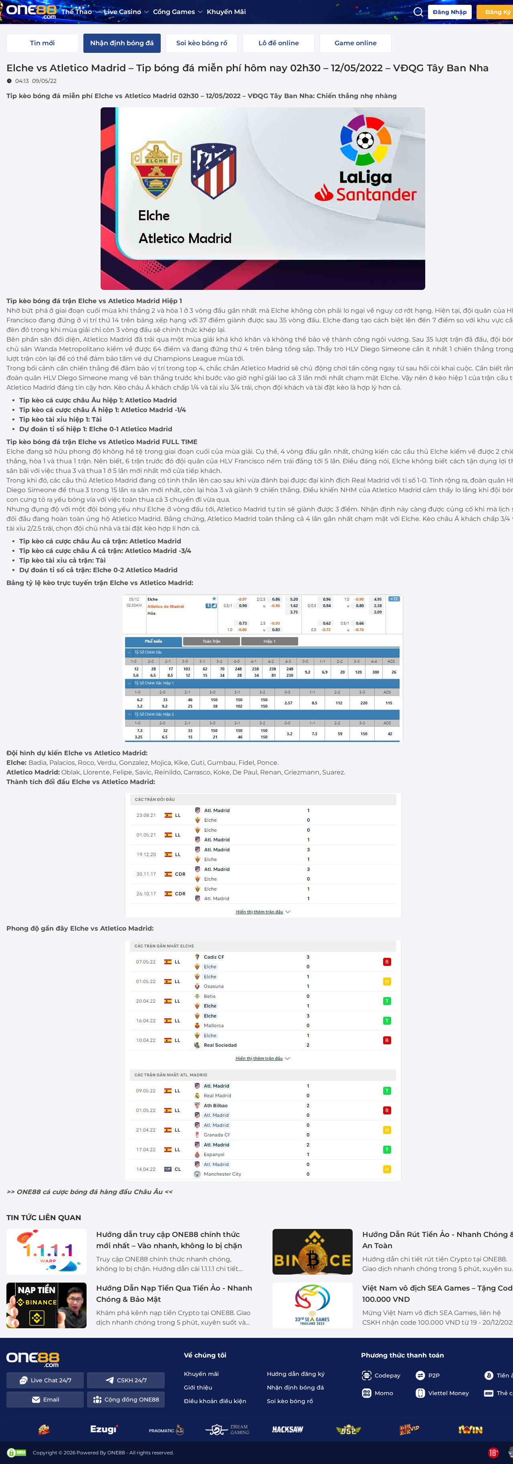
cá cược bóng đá (69, 1192)
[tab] (42, 43)
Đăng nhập (450, 12)
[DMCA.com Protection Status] (16, 1453)
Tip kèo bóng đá (33, 96)
